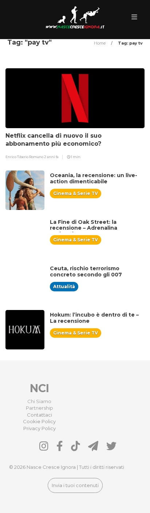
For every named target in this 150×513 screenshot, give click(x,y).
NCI (39, 388)
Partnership (39, 408)
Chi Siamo (39, 401)
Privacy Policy (39, 428)
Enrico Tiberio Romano (24, 157)
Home (100, 43)
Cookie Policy (39, 421)
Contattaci (39, 415)
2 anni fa (51, 157)
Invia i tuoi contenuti (75, 485)
